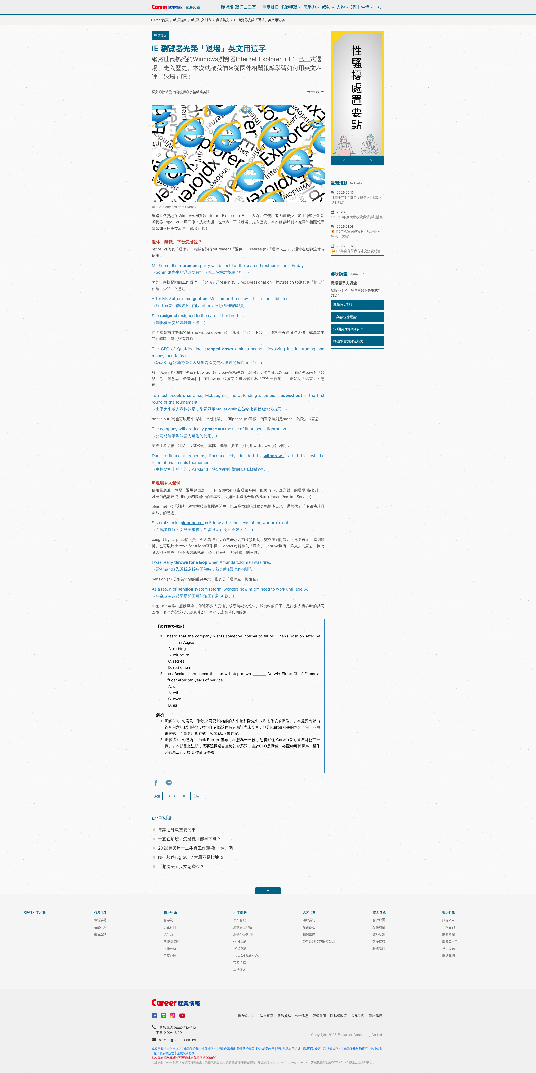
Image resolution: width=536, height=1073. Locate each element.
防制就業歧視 (265, 1048)
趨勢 (326, 7)
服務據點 (284, 1016)
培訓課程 (309, 927)
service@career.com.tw (177, 1040)
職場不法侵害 (312, 1048)
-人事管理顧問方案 (246, 955)
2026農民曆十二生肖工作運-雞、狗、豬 (195, 848)
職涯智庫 (180, 20)
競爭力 (309, 7)
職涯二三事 (245, 7)
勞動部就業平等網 (288, 1048)
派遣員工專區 (242, 927)
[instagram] (172, 1015)
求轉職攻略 (171, 941)
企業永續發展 (186, 1053)
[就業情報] (268, 1002)
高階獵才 (239, 969)
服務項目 (378, 927)
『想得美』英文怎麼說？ (181, 866)
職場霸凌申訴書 (164, 1053)
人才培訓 (309, 912)
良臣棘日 (270, 7)
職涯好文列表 (201, 20)
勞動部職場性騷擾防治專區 (236, 1048)
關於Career (247, 1016)
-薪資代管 (240, 948)
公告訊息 (301, 1016)
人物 (340, 7)
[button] (344, 161)
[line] (163, 1015)
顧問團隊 (309, 934)
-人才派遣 (240, 941)
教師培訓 (378, 934)
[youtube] (182, 1015)
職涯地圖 (378, 920)
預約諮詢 (448, 927)
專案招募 (239, 962)
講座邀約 (378, 941)
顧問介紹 (448, 934)
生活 (365, 7)
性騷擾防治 (209, 1048)
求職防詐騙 (191, 1048)
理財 (355, 7)
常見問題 (448, 948)
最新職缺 (239, 920)
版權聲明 (319, 1016)
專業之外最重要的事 (177, 829)
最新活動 (100, 920)
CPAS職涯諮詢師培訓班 (319, 941)
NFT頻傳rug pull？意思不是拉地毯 (190, 857)
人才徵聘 (240, 912)
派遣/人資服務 (243, 934)
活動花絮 (100, 927)
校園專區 (379, 912)
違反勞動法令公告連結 (166, 1048)
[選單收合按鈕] (268, 890)
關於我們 (309, 920)
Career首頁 (160, 20)
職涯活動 (100, 912)
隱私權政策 (338, 1016)
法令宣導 (266, 1016)
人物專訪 (170, 948)
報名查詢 (100, 934)
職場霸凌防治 (332, 1048)
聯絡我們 (378, 948)
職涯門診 (449, 912)
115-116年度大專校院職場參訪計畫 (357, 217)
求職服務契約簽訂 (356, 1048)
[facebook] (154, 1015)
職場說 (227, 7)
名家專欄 (170, 955)
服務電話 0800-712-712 (177, 1027)
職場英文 (222, 20)
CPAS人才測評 (35, 912)
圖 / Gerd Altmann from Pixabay (174, 207)
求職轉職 (289, 7)
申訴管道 (376, 1048)
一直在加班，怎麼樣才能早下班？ (189, 838)
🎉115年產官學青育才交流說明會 (356, 251)
